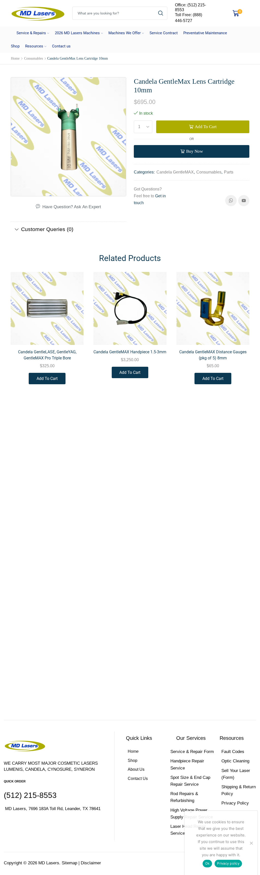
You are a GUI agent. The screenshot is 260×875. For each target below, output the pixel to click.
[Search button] (160, 13)
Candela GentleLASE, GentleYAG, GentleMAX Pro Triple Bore (47, 354)
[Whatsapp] (231, 200)
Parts (228, 172)
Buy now (194, 151)
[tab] (68, 229)
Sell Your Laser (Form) (235, 774)
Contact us (61, 46)
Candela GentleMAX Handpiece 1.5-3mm (129, 351)
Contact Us (138, 778)
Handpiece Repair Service (187, 764)
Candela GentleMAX (175, 172)
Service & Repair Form (192, 751)
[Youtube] (243, 200)
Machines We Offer (124, 33)
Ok (207, 863)
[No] (251, 843)
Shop (15, 46)
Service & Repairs (31, 33)
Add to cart (206, 126)
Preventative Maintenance (205, 33)
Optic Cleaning (235, 761)
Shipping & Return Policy (238, 790)
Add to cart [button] (74, 334)
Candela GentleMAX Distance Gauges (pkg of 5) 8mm (213, 354)
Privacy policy (228, 863)
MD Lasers (48, 863)
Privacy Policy (235, 803)
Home (15, 58)
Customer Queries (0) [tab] (47, 229)
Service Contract (164, 33)
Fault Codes (232, 751)
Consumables (33, 58)
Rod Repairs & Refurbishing (184, 797)
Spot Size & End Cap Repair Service (190, 781)
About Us (136, 769)
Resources (34, 46)
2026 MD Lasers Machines (77, 33)
